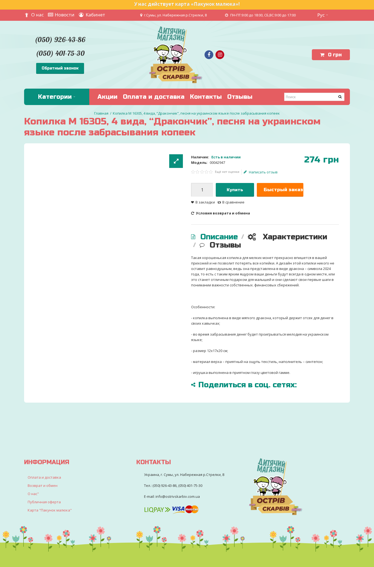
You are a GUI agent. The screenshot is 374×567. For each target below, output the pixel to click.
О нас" (33, 493)
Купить (235, 189)
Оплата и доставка (44, 477)
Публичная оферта (44, 501)
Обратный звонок (60, 68)
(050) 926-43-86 (59, 39)
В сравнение (233, 202)
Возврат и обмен (42, 485)
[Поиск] (340, 97)
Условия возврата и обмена (222, 213)
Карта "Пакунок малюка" (50, 510)
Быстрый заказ (283, 190)
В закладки (205, 202)
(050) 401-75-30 (60, 53)
